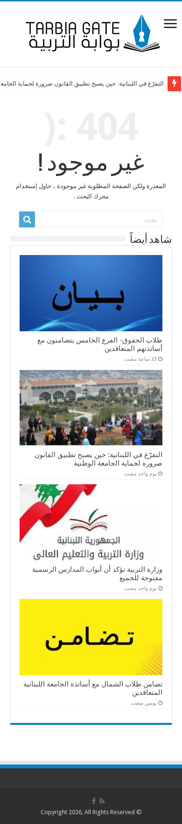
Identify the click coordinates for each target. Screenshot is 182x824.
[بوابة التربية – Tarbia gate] (91, 32)
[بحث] (27, 219)
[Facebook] (94, 801)
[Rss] (101, 801)
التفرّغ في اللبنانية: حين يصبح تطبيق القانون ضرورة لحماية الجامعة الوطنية (98, 459)
